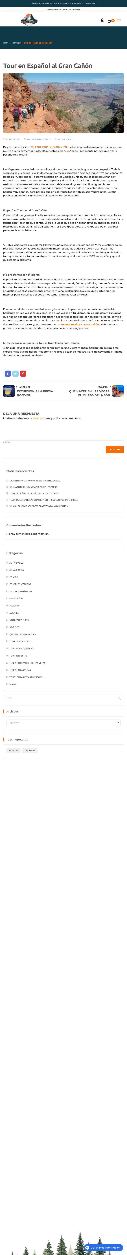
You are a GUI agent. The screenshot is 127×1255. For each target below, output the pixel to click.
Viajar (13, 684)
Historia (14, 605)
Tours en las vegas (20, 669)
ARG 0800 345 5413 (67, 3)
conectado (37, 418)
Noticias (14, 627)
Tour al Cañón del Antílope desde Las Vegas (34, 493)
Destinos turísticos (20, 591)
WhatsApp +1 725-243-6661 (85, 3)
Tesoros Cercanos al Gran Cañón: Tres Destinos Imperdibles (43, 499)
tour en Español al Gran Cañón (49, 147)
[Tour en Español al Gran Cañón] (8, 374)
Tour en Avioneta (19, 641)
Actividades (16, 562)
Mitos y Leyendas (18, 620)
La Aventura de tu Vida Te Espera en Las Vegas (35, 480)
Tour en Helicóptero (21, 648)
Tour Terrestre (18, 655)
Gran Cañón (16, 598)
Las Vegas (29, 750)
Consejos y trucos (20, 584)
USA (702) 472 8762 (38, 3)
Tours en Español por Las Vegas (27, 662)
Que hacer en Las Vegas (22, 634)
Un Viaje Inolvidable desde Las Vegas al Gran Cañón (38, 506)
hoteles (13, 750)
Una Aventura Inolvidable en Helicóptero (33, 487)
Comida (13, 577)
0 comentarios (66, 139)
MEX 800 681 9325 (53, 3)
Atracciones (16, 43)
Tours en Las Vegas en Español (26, 677)
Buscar (6, 442)
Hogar (5, 43)
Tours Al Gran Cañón (39, 139)
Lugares (14, 612)
